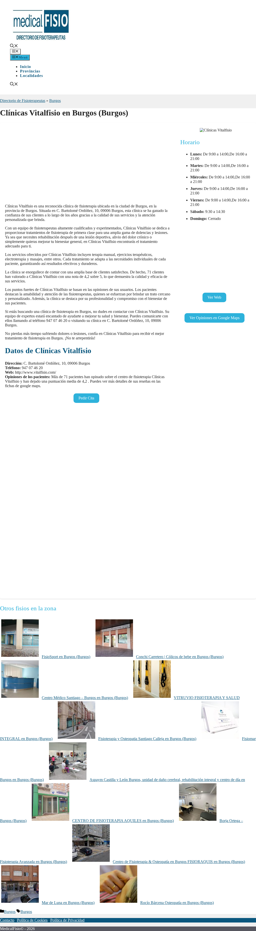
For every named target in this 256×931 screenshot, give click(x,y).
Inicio (25, 66)
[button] (14, 46)
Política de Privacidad (67, 920)
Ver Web (214, 297)
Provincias (30, 71)
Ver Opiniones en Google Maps (215, 318)
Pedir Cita (86, 398)
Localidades (31, 75)
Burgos (55, 100)
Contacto (7, 920)
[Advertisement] (87, 165)
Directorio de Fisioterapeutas (22, 100)
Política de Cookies (32, 920)
